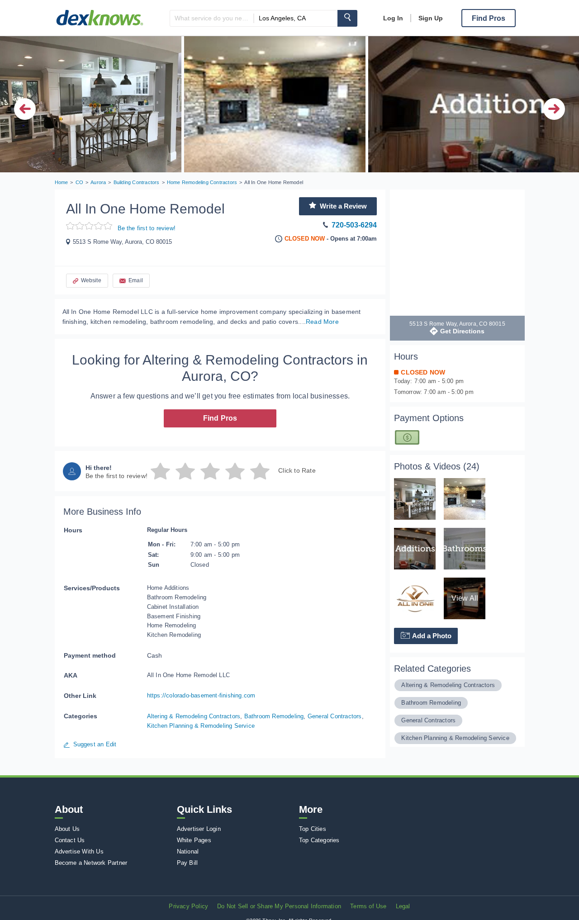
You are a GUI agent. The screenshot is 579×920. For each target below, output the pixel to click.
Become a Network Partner (91, 862)
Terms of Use (368, 906)
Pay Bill (187, 862)
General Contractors (335, 716)
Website (91, 280)
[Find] (347, 18)
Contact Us (70, 840)
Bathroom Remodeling (274, 716)
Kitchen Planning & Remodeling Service (201, 725)
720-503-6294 (354, 225)
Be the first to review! (147, 228)
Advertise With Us (79, 851)
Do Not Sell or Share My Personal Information (279, 906)
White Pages (194, 840)
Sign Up (430, 18)
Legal (403, 906)
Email (135, 280)
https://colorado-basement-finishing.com (201, 695)
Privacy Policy (188, 906)
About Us (67, 828)
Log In (393, 18)
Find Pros (220, 418)
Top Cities (312, 828)
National (188, 851)
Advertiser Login (199, 828)
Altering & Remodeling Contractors (194, 716)
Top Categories (319, 840)
